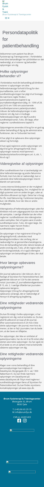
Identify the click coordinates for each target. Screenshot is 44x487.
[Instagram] (25, 421)
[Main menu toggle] (7, 18)
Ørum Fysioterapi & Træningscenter (16, 14)
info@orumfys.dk (23, 412)
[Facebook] (19, 421)
